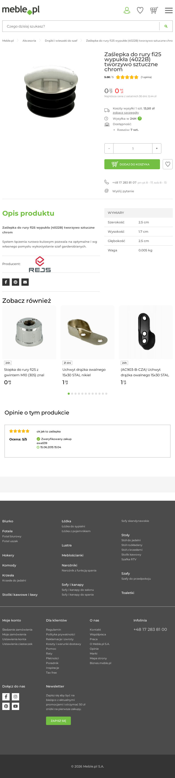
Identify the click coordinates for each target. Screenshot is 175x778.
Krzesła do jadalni (14, 580)
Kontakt (95, 629)
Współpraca (98, 634)
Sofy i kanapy (73, 585)
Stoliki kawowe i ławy (20, 595)
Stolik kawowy (131, 554)
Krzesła (8, 575)
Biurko (7, 521)
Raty (49, 653)
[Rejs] (39, 264)
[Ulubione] (140, 10)
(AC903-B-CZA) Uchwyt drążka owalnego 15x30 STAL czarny (145, 372)
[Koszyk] (154, 10)
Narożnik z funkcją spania (79, 570)
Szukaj (166, 26)
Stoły (125, 535)
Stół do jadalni (131, 540)
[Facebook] (6, 696)
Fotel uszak (10, 541)
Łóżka (66, 521)
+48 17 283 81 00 (150, 629)
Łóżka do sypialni (73, 526)
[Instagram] (15, 696)
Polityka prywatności (60, 634)
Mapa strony (98, 658)
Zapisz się (58, 720)
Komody (9, 565)
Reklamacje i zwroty (60, 639)
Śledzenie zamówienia (17, 629)
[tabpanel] (29, 346)
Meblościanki (72, 555)
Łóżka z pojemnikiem (76, 531)
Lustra (67, 545)
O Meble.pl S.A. (100, 644)
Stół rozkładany (131, 545)
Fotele (7, 531)
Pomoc (51, 648)
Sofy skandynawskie (135, 521)
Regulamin (53, 629)
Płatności (52, 658)
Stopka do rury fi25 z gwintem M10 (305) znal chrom (24, 372)
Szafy (125, 573)
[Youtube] (15, 706)
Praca (94, 639)
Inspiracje (52, 667)
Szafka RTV (128, 559)
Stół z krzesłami (131, 549)
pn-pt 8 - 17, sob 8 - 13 (139, 182)
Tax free (51, 672)
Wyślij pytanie (123, 191)
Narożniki (69, 565)
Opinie (94, 648)
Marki (93, 653)
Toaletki (127, 593)
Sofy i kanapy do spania (78, 594)
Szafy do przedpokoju (136, 578)
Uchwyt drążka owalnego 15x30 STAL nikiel (84, 372)
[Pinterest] (6, 706)
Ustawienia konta (14, 639)
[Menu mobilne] (169, 10)
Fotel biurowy (11, 536)
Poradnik (52, 663)
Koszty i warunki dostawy (63, 644)
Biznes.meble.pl (100, 663)
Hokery (8, 555)
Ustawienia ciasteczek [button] (17, 644)
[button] (168, 164)
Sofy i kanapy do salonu (78, 589)
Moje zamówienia (14, 634)
